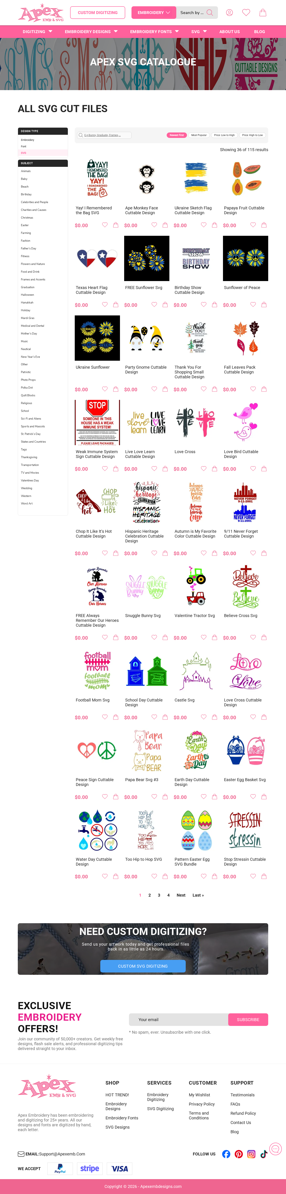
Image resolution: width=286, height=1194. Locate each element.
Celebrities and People (34, 202)
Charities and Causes (33, 210)
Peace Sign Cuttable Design (95, 782)
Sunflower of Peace (242, 287)
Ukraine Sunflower (93, 367)
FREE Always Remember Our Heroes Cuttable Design (97, 620)
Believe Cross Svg (240, 615)
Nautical (26, 349)
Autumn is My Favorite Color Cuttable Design (195, 534)
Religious (26, 403)
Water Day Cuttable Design (94, 862)
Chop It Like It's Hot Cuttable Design (94, 534)
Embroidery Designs (88, 31)
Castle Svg (185, 700)
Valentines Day (30, 480)
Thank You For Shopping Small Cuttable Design (189, 372)
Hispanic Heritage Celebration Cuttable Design (144, 536)
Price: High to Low (252, 135)
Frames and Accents (33, 279)
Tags (24, 449)
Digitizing (34, 31)
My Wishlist (199, 1095)
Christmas (27, 218)
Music (24, 341)
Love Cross (185, 451)
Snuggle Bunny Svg (143, 615)
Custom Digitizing (98, 12)
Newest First (177, 135)
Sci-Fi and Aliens (31, 419)
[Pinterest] (239, 1154)
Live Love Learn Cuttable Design (140, 454)
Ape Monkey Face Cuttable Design (141, 210)
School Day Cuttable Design (144, 702)
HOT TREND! (117, 1095)
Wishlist (246, 12)
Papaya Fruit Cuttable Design (244, 210)
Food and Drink (30, 272)
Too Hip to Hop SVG (143, 859)
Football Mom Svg (93, 700)
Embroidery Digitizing (157, 1097)
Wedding (26, 488)
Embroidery (27, 139)
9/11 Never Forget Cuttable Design (241, 534)
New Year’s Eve (30, 357)
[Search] (210, 12)
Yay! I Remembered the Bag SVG (94, 210)
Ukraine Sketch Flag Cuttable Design (193, 210)
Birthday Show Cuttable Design (189, 290)
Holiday (25, 310)
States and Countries (33, 442)
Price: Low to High (224, 135)
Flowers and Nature (33, 264)
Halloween (27, 295)
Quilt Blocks (28, 395)
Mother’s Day (29, 334)
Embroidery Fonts (151, 31)
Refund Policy (243, 1113)
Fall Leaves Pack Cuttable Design (239, 370)
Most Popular (199, 135)
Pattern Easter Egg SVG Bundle (192, 862)
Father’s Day (28, 248)
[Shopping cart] (263, 12)
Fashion (25, 241)
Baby (24, 179)
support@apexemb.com (62, 1154)
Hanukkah (27, 303)
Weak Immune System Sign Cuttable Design (97, 454)
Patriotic (26, 372)
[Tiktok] (264, 1154)
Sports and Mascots (33, 426)
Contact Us (241, 1122)
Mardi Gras (27, 318)
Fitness (25, 256)
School (25, 411)
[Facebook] (226, 1154)
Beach (24, 187)
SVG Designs (118, 1127)
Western (26, 496)
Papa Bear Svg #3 (141, 779)
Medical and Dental (32, 326)
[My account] (229, 12)
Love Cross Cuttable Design (243, 702)
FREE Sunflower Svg (143, 287)
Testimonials (243, 1095)
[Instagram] (251, 1154)
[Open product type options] (168, 12)
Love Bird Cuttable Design (241, 454)
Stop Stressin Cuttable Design (245, 862)
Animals (26, 171)
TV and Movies (30, 473)
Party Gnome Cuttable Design (146, 370)
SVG (195, 31)
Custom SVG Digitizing (143, 966)
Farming (26, 233)
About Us (229, 31)
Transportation (30, 465)
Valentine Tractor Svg (195, 615)
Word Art (26, 504)
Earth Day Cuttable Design (192, 782)
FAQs (235, 1104)
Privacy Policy (202, 1104)
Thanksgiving (29, 457)
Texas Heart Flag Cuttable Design (91, 290)
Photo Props (28, 380)
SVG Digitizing (160, 1108)
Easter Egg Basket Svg (245, 779)
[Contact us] (275, 1149)
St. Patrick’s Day (31, 434)
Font (23, 146)
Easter (25, 225)
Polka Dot (27, 388)
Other (24, 364)
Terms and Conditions (199, 1115)
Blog (259, 31)
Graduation (27, 287)
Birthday (26, 194)
